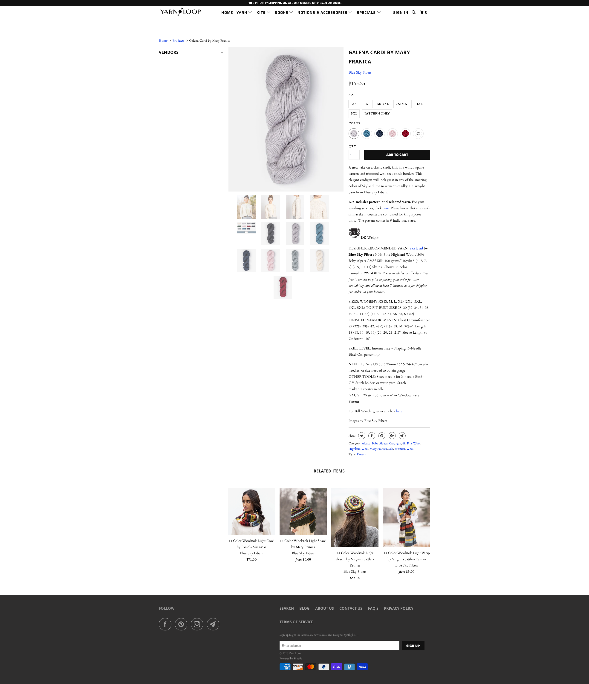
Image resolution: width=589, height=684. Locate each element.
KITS (262, 12)
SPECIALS (367, 12)
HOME (227, 12)
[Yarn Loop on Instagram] (198, 624)
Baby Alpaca (380, 443)
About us (324, 608)
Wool (409, 449)
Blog (304, 608)
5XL (354, 114)
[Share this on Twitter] (361, 435)
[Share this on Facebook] (371, 435)
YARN (242, 12)
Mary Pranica (378, 449)
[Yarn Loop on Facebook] (166, 624)
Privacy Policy (398, 608)
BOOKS (282, 12)
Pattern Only (377, 114)
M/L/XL (383, 104)
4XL (419, 104)
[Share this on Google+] (391, 435)
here (386, 208)
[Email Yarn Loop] (214, 624)
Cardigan (395, 443)
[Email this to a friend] (402, 435)
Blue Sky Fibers (360, 72)
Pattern (361, 454)
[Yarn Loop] (182, 11)
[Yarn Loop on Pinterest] (182, 624)
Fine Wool (413, 443)
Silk (390, 449)
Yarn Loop (295, 653)
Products (178, 40)
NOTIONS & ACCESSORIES (323, 12)
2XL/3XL (402, 104)
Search (287, 608)
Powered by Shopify (291, 658)
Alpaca (366, 443)
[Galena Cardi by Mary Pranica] (286, 119)
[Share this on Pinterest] (381, 435)
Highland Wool (358, 449)
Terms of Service (296, 621)
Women (400, 449)
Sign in (400, 12)
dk (404, 443)
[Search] (414, 12)
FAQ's (373, 608)
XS (354, 104)
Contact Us (350, 608)
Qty (352, 146)
